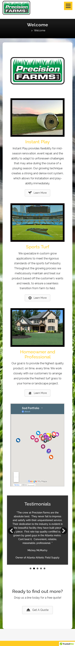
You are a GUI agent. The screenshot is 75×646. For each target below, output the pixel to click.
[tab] (68, 6)
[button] (11, 530)
